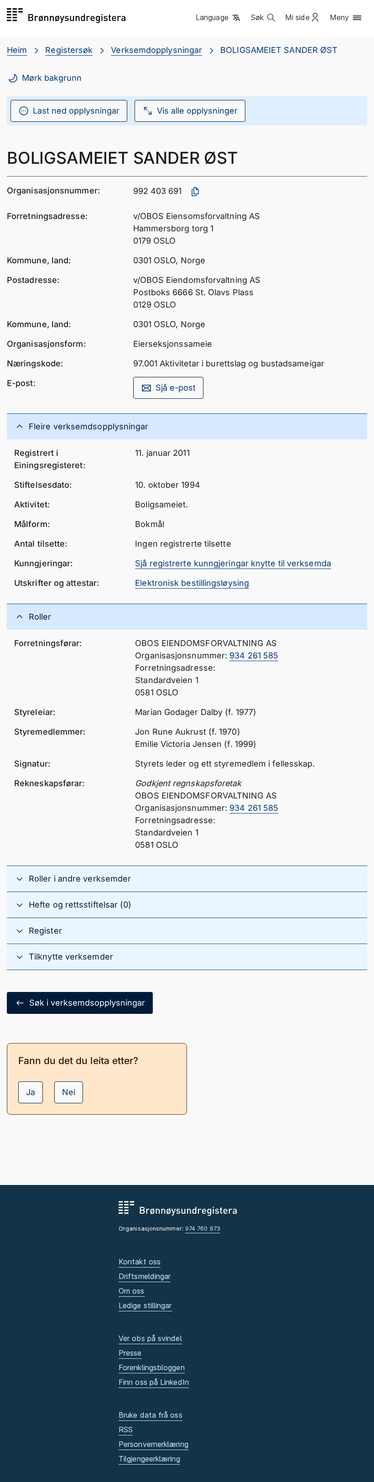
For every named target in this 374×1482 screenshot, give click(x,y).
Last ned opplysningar (76, 110)
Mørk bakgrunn (52, 78)
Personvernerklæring (153, 1444)
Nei (68, 1092)
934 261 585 (253, 655)
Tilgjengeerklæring (149, 1458)
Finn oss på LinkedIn (154, 1382)
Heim (17, 50)
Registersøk (69, 50)
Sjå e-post (176, 387)
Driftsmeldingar (145, 1276)
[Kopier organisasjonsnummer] (195, 192)
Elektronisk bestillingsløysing (192, 583)
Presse (130, 1352)
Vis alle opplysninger (197, 110)
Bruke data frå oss (150, 1414)
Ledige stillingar (145, 1305)
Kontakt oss (140, 1261)
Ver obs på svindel (150, 1338)
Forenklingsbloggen (152, 1367)
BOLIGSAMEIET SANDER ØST (279, 50)
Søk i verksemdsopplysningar (87, 1002)
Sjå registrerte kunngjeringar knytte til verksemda (233, 563)
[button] (218, 18)
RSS (126, 1429)
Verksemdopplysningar (156, 50)
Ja (30, 1092)
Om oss (132, 1290)
